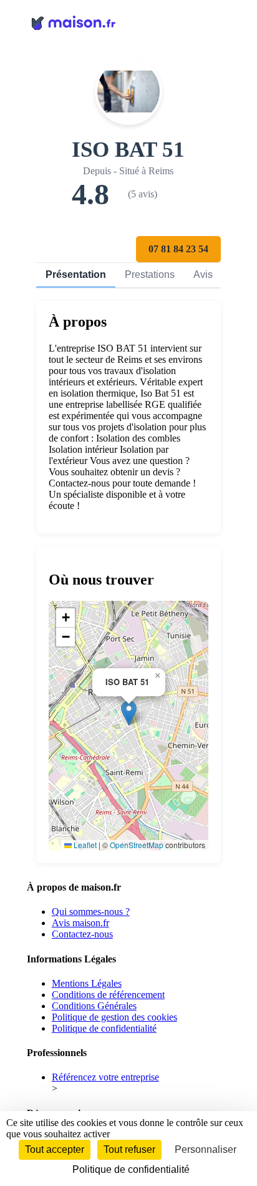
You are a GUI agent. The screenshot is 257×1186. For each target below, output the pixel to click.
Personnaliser (205, 1149)
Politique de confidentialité (104, 1028)
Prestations (150, 274)
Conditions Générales (94, 1006)
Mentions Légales (87, 983)
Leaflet (84, 844)
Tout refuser (129, 1149)
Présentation (76, 274)
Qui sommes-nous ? (91, 911)
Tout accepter (54, 1149)
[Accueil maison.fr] (128, 21)
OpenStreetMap (136, 844)
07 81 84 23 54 (178, 249)
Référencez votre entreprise (105, 1077)
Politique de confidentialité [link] (131, 1169)
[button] (129, 713)
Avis (203, 274)
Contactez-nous (82, 934)
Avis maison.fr (80, 922)
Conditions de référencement (108, 994)
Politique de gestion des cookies (114, 1017)
